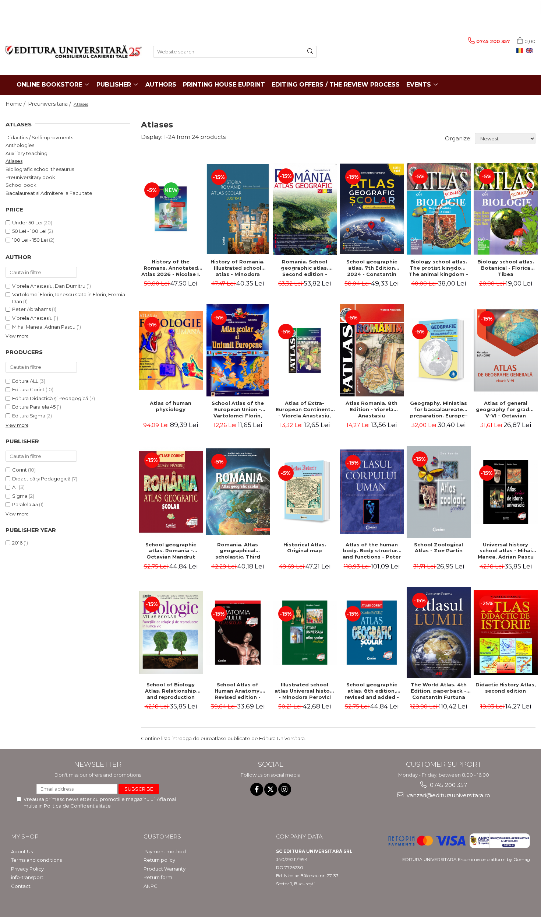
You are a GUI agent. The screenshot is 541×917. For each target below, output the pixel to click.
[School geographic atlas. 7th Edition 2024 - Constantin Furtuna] (372, 209)
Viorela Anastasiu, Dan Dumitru (48, 286)
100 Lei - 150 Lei (30, 240)
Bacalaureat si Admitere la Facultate (49, 193)
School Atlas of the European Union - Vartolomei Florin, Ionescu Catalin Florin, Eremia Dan (238, 409)
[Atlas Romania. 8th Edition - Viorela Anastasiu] (372, 350)
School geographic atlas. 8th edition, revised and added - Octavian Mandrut (371, 691)
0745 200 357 (447, 784)
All (15, 487)
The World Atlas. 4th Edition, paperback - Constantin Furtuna (439, 691)
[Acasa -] (74, 51)
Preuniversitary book (30, 177)
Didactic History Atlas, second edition (505, 688)
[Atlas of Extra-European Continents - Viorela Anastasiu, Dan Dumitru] (305, 350)
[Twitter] (270, 789)
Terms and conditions (36, 860)
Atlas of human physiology (170, 406)
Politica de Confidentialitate (77, 806)
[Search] (310, 52)
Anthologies (20, 145)
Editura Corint (28, 389)
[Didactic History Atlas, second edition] (506, 632)
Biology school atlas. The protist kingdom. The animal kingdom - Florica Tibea (438, 268)
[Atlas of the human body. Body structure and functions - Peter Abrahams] (372, 491)
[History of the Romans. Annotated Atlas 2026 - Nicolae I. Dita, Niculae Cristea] (171, 209)
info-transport (27, 877)
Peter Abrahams (31, 309)
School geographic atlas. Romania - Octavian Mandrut (170, 551)
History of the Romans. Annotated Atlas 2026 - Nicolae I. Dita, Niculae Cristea (170, 268)
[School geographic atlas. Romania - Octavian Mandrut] (171, 492)
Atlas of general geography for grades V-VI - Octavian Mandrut (505, 409)
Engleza (530, 50)
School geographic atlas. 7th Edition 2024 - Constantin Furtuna (371, 268)
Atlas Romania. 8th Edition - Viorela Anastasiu (371, 409)
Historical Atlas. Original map (304, 548)
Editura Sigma (28, 416)
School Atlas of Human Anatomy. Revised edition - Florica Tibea (238, 691)
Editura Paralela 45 (34, 407)
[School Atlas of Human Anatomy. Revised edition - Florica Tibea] (238, 633)
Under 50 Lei (27, 222)
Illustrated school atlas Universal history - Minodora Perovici (305, 691)
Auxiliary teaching (26, 153)
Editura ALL (25, 381)
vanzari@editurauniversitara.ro (447, 795)
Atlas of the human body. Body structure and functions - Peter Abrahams (372, 551)
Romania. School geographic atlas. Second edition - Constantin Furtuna (304, 268)
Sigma (20, 496)
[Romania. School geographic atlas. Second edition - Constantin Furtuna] (305, 209)
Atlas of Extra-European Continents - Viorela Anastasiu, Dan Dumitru (304, 409)
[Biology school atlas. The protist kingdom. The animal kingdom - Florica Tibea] (439, 209)
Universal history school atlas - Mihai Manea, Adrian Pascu (506, 551)
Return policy (159, 860)
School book (21, 185)
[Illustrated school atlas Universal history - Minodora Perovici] (305, 633)
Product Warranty (164, 869)
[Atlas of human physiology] (171, 350)
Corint (19, 470)
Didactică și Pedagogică (41, 479)
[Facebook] (256, 789)
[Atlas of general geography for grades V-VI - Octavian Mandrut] (506, 350)
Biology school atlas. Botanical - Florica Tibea (505, 268)
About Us (22, 851)
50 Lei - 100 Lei (29, 231)
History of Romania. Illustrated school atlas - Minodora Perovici (238, 268)
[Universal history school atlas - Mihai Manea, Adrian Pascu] (506, 492)
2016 (17, 543)
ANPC (151, 886)
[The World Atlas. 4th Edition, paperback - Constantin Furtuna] (439, 632)
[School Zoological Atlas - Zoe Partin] (439, 492)
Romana (521, 50)
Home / (16, 104)
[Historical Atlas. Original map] (305, 492)
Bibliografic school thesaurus (40, 169)
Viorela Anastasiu (32, 318)
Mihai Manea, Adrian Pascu (43, 327)
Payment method (165, 851)
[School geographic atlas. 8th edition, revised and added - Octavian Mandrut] (372, 633)
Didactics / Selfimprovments (39, 137)
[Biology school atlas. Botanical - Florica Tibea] (506, 209)
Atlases (14, 161)
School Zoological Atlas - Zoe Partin (438, 548)
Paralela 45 (25, 504)
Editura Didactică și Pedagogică (50, 398)
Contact (21, 886)
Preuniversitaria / (50, 104)
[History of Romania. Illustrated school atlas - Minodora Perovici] (238, 209)
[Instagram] (284, 789)
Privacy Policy (27, 869)
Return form (158, 877)
